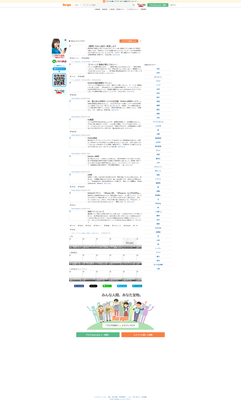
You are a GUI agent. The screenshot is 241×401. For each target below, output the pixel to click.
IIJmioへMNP (93, 156)
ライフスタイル (158, 122)
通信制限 (82, 76)
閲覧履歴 (143, 9)
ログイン (173, 5)
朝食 (158, 175)
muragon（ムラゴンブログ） (122, 399)
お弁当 (158, 142)
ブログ (158, 81)
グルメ (158, 150)
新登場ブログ (120, 9)
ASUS (81, 225)
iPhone (73, 187)
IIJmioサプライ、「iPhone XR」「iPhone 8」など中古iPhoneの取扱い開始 (120, 193)
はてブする (123, 286)
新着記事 (104, 9)
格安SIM (74, 95)
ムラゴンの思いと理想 (143, 334)
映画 (158, 101)
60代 (158, 93)
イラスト (158, 179)
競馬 (158, 224)
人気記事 (111, 9)
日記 (158, 69)
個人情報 (114, 397)
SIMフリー (98, 225)
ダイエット (158, 167)
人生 (158, 162)
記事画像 (97, 9)
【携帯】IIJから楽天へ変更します (102, 46)
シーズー (158, 248)
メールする (138, 286)
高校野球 (158, 138)
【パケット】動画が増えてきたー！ (103, 64)
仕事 (158, 134)
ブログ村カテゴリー (132, 9)
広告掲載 (144, 397)
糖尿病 (158, 183)
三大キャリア (117, 225)
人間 (158, 269)
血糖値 (158, 232)
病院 (158, 113)
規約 (109, 397)
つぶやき (158, 126)
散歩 (158, 109)
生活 (158, 89)
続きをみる (116, 55)
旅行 (158, 97)
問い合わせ (136, 397)
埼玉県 (73, 229)
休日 (158, 220)
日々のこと (158, 77)
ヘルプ (129, 397)
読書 (158, 191)
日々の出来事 (158, 264)
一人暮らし (158, 211)
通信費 (107, 225)
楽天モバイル (75, 58)
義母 (158, 215)
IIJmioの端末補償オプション (100, 82)
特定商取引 (122, 397)
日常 (158, 118)
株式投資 (158, 146)
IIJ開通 (91, 119)
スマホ (73, 76)
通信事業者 (86, 58)
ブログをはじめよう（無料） (98, 334)
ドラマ (158, 252)
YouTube (158, 228)
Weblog (158, 203)
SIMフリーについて (96, 211)
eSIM (90, 174)
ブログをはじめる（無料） (158, 5)
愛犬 (158, 256)
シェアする (80, 286)
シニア (158, 85)
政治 (158, 260)
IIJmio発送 (92, 138)
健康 (158, 105)
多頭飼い (158, 195)
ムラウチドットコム (100, 397)
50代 (158, 73)
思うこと (158, 171)
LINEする (108, 286)
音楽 (158, 154)
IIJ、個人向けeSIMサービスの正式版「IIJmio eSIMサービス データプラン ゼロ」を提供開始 (127, 101)
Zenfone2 (127, 225)
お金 (158, 240)
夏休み (158, 158)
